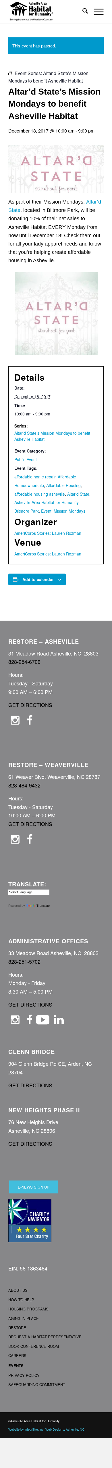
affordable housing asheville (39, 494)
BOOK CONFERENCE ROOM (33, 1346)
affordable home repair (34, 477)
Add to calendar (38, 579)
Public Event (25, 459)
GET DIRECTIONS (30, 704)
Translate (43, 905)
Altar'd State (78, 494)
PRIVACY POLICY (24, 1375)
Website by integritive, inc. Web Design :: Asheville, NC (46, 1429)
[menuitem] (82, 11)
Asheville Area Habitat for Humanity (46, 502)
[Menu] (96, 11)
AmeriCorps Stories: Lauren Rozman (47, 533)
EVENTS (16, 1365)
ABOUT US (18, 1290)
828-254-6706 (24, 661)
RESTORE (17, 1327)
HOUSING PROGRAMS (28, 1309)
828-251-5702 (24, 961)
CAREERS (17, 1355)
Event (46, 511)
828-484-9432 (24, 785)
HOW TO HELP (21, 1299)
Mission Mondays (69, 511)
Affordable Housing (63, 485)
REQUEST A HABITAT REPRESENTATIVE (45, 1336)
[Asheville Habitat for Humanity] (46, 11)
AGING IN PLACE (23, 1318)
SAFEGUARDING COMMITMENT (36, 1384)
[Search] (82, 11)
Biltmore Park (26, 511)
